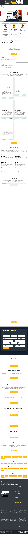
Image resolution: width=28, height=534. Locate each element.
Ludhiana (22, 463)
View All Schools (13, 391)
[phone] (1, 532)
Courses (20, 486)
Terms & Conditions (24, 531)
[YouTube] (19, 1)
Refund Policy (21, 532)
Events (8, 183)
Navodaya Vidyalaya (18, 110)
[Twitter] (18, 1)
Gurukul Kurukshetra (5, 131)
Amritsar (18, 463)
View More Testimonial (14, 365)
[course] (7, 82)
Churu (12, 463)
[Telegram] (22, 1)
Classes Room (13, 183)
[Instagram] (21, 1)
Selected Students (23, 183)
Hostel (17, 183)
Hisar (2, 463)
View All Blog (13, 450)
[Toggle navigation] (26, 5)
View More (14, 322)
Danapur (3, 470)
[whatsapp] (27, 532)
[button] (2, 14)
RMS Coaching (17, 87)
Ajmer (8, 463)
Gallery (19, 487)
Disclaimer (25, 532)
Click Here (5, 21)
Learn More (8, 67)
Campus (4, 183)
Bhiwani (5, 463)
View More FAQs (14, 53)
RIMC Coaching (4, 110)
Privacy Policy (19, 531)
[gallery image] (14, 191)
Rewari (25, 463)
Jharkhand (25, 477)
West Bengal (3, 477)
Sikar (14, 463)
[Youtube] (5, 492)
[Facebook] (16, 1)
